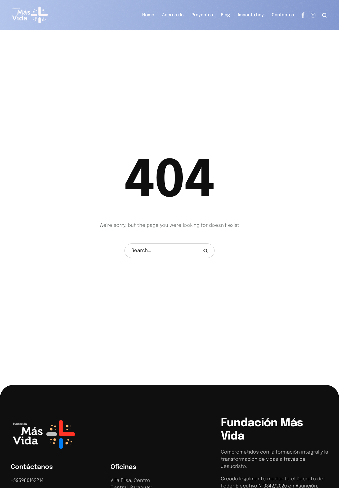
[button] (324, 15)
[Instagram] (313, 15)
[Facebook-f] (303, 15)
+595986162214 (27, 480)
